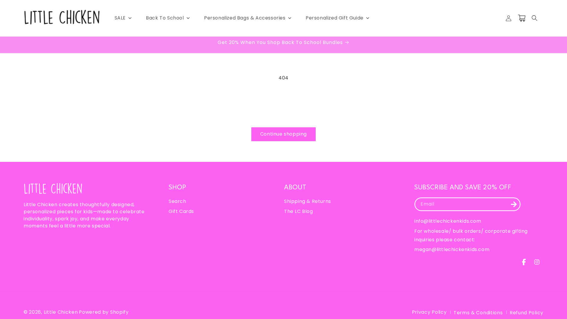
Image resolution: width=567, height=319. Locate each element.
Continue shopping (283, 134)
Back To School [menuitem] (165, 17)
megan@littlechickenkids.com (451, 249)
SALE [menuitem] (120, 17)
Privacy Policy (429, 312)
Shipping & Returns (307, 201)
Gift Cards (181, 211)
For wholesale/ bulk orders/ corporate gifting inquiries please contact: (471, 235)
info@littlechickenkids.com (447, 221)
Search (177, 201)
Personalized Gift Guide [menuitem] (335, 17)
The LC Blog (298, 211)
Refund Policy (526, 312)
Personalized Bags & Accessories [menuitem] (245, 17)
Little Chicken (61, 312)
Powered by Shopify (104, 312)
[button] (534, 18)
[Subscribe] (513, 204)
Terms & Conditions (478, 312)
